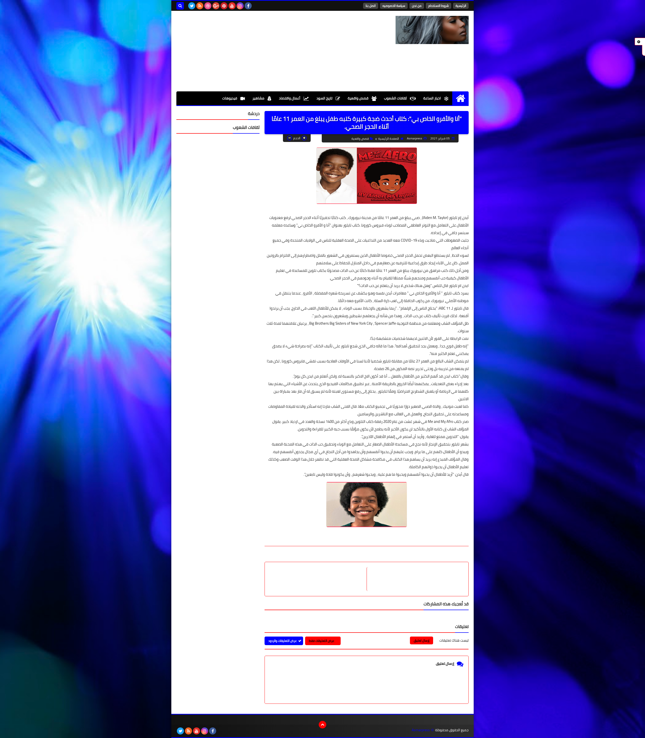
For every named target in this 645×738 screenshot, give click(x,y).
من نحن (417, 6)
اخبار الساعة (432, 98)
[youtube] (232, 5)
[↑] (322, 724)
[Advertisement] (268, 51)
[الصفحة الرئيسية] (460, 98)
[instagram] (240, 5)
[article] (318, 579)
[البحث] (180, 6)
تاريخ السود (324, 98)
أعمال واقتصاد (290, 98)
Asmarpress (421, 730)
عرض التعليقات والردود (282, 641)
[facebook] (248, 5)
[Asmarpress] (432, 30)
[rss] (199, 5)
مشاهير (258, 98)
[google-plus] (215, 5)
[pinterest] (224, 5)
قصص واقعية (358, 98)
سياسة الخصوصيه (393, 6)
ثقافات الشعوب (395, 98)
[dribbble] (207, 5)
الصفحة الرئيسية (388, 138)
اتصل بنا (371, 6)
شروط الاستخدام (438, 6)
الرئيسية (461, 6)
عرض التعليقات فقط (321, 641)
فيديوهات (230, 98)
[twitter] (191, 5)
